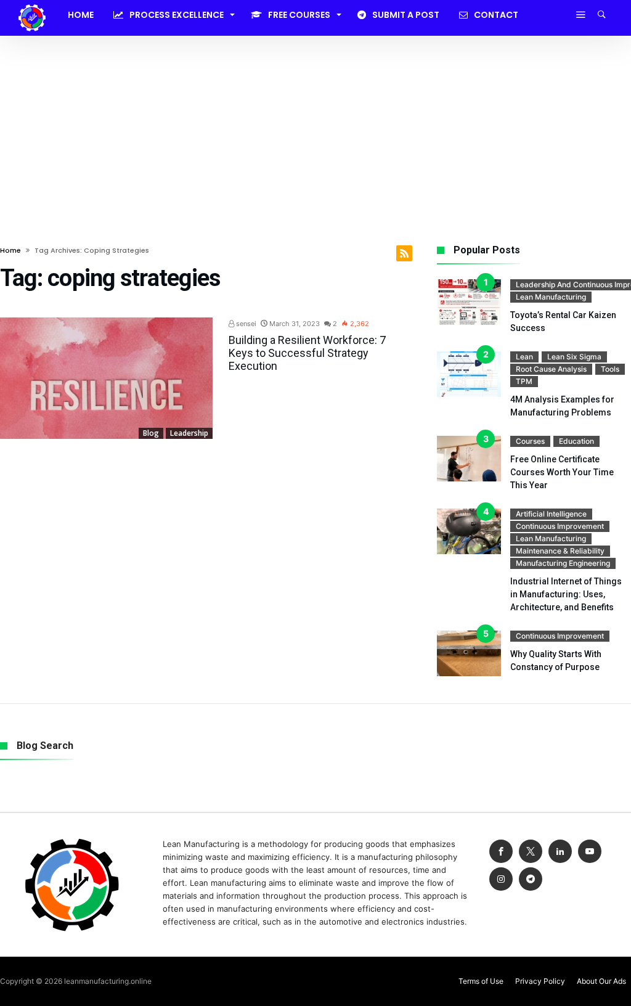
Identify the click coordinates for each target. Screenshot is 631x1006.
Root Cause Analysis (551, 369)
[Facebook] (501, 852)
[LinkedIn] (560, 852)
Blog (151, 433)
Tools (610, 369)
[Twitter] (530, 852)
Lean (524, 356)
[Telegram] (530, 879)
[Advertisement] (315, 128)
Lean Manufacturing (551, 296)
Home (10, 250)
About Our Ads (601, 981)
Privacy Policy (540, 981)
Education (576, 441)
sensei (245, 323)
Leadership (189, 433)
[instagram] (501, 879)
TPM (524, 381)
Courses (530, 441)
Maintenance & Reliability (560, 550)
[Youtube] (589, 852)
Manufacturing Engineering (563, 563)
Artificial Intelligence (551, 513)
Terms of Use (480, 981)
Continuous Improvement (560, 526)
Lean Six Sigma (574, 356)
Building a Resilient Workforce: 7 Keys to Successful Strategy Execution (307, 352)
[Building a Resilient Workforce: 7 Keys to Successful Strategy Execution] (106, 378)
